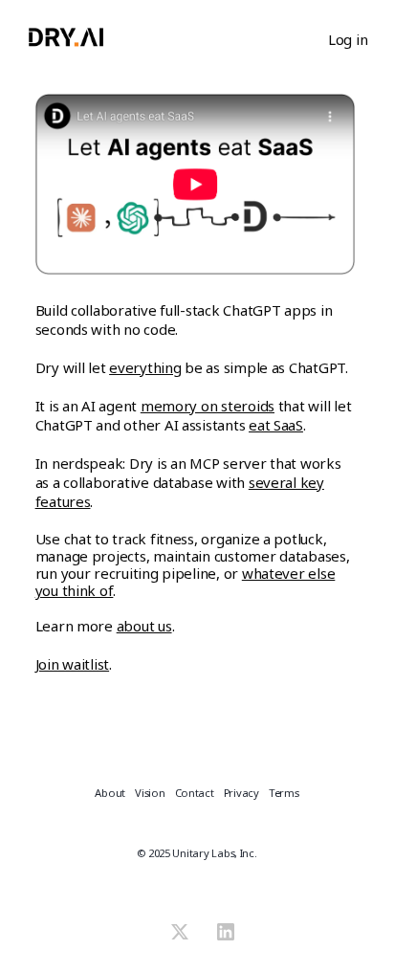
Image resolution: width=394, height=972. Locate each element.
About (110, 793)
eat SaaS (276, 424)
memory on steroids (207, 405)
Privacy (241, 793)
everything (145, 367)
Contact (194, 793)
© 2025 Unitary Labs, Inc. (196, 853)
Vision (149, 793)
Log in (347, 39)
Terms (284, 793)
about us (144, 625)
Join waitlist (72, 664)
